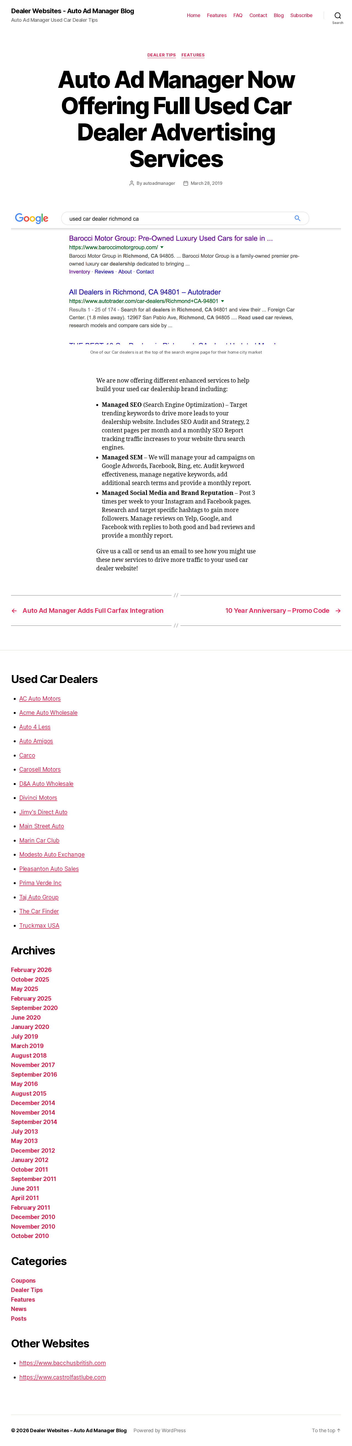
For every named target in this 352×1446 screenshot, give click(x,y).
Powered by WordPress (159, 1430)
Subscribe (301, 15)
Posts (19, 1318)
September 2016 (34, 1074)
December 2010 (33, 1217)
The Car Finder (39, 911)
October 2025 (30, 979)
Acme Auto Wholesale (48, 712)
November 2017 (33, 1065)
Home (193, 15)
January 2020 (30, 1026)
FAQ (238, 15)
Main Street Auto (41, 826)
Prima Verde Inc (40, 882)
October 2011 (29, 1169)
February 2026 (31, 969)
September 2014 (34, 1122)
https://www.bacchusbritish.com (62, 1363)
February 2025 (31, 998)
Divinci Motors (38, 797)
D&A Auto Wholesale (46, 783)
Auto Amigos (36, 741)
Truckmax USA (39, 925)
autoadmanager (159, 183)
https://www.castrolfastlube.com (62, 1377)
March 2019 (27, 1045)
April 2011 (25, 1198)
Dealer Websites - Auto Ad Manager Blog (72, 11)
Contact (258, 15)
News (19, 1309)
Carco (27, 755)
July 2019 (24, 1036)
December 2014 (33, 1103)
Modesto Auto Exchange (51, 854)
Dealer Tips (161, 55)
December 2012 (33, 1150)
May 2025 (24, 988)
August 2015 (28, 1093)
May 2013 (24, 1141)
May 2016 (24, 1084)
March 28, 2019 (206, 183)
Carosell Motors (40, 769)
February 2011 (30, 1207)
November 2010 (33, 1226)
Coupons (23, 1280)
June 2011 (25, 1188)
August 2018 (29, 1055)
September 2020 (34, 1007)
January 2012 (29, 1160)
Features (217, 15)
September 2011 (33, 1179)
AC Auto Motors (40, 698)
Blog (279, 15)
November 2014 (33, 1112)
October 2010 (30, 1236)
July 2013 (24, 1131)
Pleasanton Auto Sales (49, 868)
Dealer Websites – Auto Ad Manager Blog (78, 1430)
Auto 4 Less (35, 727)
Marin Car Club (39, 840)
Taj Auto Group (39, 897)
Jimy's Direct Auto (43, 812)
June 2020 (26, 1017)
